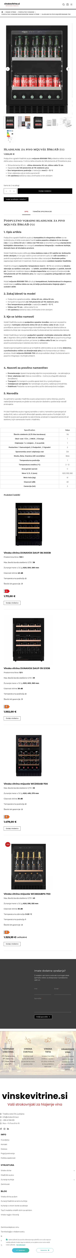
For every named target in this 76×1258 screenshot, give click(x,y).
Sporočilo (38, 998)
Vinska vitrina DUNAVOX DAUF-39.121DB (27, 668)
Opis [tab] (26, 211)
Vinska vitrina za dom (9, 1197)
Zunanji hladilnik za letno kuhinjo (14, 1201)
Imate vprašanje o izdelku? (16, 199)
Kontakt (4, 1144)
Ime (35, 989)
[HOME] (2, 12)
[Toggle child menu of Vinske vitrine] (74, 1170)
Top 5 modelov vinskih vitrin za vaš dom (16, 1210)
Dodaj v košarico (45, 191)
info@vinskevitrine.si (10, 1117)
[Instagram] (4, 1129)
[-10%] (28, 865)
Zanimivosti (5, 1184)
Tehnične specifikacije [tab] (42, 211)
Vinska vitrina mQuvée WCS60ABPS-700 (27, 894)
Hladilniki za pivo (7, 1175)
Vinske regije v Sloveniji (10, 1215)
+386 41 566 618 (8, 1120)
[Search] (64, 4)
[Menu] (71, 4)
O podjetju (5, 1140)
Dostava (4, 1149)
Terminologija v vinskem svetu (13, 1232)
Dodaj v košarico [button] (12, 603)
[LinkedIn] (8, 1129)
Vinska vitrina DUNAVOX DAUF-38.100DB (27, 552)
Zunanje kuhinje (7, 1180)
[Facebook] (1, 1129)
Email (56, 989)
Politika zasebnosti (8, 1158)
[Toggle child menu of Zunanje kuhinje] (74, 1179)
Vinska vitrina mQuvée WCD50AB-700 (26, 783)
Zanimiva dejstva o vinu (10, 1227)
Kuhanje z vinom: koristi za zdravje (14, 1206)
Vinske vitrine (6, 1170)
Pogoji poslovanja (8, 1153)
